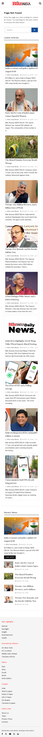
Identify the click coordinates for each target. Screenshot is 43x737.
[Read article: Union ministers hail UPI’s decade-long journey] (21, 466)
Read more (11, 557)
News (8, 532)
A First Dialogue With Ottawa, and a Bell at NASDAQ (20, 298)
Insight (4, 632)
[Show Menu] (3, 3)
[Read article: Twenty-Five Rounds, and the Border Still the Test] (21, 236)
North (4, 675)
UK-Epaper (6, 700)
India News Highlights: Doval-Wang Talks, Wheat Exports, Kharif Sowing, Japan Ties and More (21, 343)
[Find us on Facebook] (2, 734)
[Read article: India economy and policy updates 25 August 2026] (21, 55)
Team (4, 716)
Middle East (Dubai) (9, 654)
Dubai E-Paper (7, 694)
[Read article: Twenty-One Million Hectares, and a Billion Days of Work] (21, 191)
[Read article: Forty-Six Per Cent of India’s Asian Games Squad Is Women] (21, 99)
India (3, 688)
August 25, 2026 (27, 75)
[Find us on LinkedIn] (18, 734)
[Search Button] (40, 3)
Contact (5, 722)
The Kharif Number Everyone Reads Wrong (21, 161)
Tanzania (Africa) (8, 657)
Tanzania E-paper (8, 703)
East (3, 666)
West (4, 669)
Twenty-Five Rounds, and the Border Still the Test (21, 250)
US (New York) (7, 648)
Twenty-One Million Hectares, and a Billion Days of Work (21, 206)
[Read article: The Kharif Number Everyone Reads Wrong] (21, 146)
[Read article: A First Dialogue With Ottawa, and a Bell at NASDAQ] (21, 283)
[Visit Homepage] (21, 3)
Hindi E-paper (7, 691)
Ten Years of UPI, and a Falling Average (18, 387)
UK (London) (6, 651)
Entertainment (7, 635)
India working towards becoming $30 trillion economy (21, 434)
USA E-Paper (6, 697)
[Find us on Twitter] (6, 734)
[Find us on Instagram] (14, 734)
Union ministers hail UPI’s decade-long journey (20, 481)
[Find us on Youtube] (10, 734)
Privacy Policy (7, 719)
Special (4, 626)
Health (4, 638)
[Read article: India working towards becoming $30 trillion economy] (21, 419)
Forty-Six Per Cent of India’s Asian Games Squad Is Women (19, 114)
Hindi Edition (6, 678)
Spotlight (5, 629)
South (4, 672)
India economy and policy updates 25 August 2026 (21, 70)
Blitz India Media (13, 75)
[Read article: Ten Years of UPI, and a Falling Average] (21, 372)
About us (5, 713)
